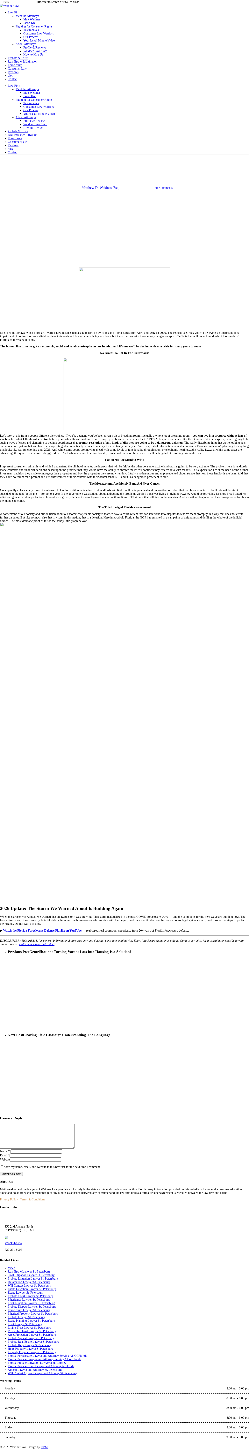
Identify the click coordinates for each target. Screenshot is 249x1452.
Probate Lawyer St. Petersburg (26, 1317)
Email (5, 1155)
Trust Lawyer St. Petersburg (25, 1324)
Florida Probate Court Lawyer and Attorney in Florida (41, 1366)
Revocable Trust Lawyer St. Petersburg (32, 1331)
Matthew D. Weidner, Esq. (100, 188)
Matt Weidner (31, 92)
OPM (44, 1447)
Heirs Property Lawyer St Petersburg (30, 1348)
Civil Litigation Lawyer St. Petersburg (31, 1275)
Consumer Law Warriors (38, 106)
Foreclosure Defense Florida (137, 160)
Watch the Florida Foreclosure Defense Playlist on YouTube (42, 930)
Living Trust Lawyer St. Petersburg (29, 1327)
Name (5, 1151)
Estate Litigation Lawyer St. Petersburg (32, 1289)
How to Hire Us (33, 127)
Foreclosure (15, 138)
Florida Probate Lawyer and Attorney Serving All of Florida (44, 1359)
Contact (12, 152)
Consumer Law (17, 141)
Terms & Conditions (32, 1199)
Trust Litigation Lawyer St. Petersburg (31, 1303)
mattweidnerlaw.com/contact (36, 944)
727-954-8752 (13, 1243)
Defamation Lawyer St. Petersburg (29, 1282)
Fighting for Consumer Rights (34, 99)
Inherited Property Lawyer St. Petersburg (33, 1313)
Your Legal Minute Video (39, 113)
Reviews (13, 145)
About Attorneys (26, 117)
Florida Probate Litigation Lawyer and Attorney (37, 1362)
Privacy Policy (9, 1199)
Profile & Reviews (34, 120)
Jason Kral (29, 96)
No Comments (164, 187)
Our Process (30, 110)
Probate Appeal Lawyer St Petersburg (31, 1338)
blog (10, 148)
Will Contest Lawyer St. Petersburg (29, 1285)
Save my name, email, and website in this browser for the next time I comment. (52, 1166)
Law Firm (14, 85)
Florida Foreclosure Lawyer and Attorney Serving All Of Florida (47, 1355)
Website (5, 1159)
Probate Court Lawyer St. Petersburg (30, 1296)
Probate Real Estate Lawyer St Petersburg (33, 1341)
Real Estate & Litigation (22, 134)
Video (11, 1268)
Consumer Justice (105, 160)
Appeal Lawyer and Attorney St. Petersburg (35, 1369)
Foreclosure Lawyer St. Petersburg (29, 1310)
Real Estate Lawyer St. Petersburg (29, 1271)
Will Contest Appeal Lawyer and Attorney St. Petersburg (42, 1373)
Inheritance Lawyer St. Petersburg (29, 1299)
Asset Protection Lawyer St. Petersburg (32, 1334)
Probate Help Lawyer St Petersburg (29, 1345)
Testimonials (31, 103)
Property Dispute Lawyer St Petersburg (32, 1352)
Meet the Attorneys (27, 89)
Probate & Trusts (18, 131)
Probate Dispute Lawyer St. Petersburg (32, 1306)
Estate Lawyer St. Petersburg (25, 1292)
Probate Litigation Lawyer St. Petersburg (33, 1278)
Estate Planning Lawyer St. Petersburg (31, 1320)
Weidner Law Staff (35, 124)
